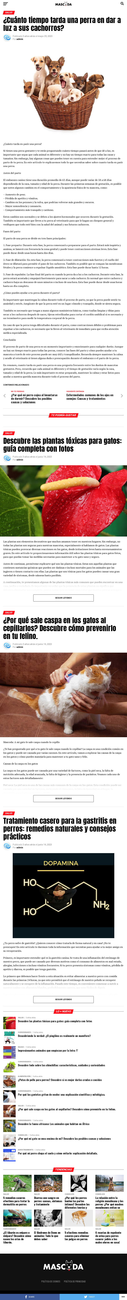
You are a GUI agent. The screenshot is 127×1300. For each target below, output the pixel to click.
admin (20, 39)
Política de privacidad (75, 1281)
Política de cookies (50, 1281)
